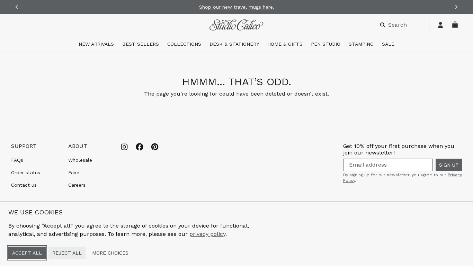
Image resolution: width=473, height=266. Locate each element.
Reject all (67, 253)
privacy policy (207, 234)
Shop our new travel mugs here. (236, 7)
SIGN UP (448, 165)
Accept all (27, 253)
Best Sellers (140, 44)
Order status (25, 172)
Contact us (24, 185)
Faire (73, 172)
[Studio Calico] (236, 24)
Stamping (361, 44)
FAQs (17, 160)
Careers (77, 185)
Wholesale (80, 160)
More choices (110, 253)
